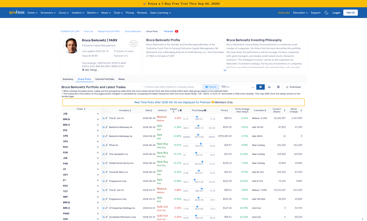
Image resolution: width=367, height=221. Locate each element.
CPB (65, 135)
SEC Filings (90, 69)
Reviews (142, 12)
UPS (65, 141)
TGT (65, 191)
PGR (65, 152)
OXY (65, 174)
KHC (65, 146)
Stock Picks (85, 79)
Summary (68, 79)
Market (91, 12)
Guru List (89, 31)
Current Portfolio (105, 79)
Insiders (77, 12)
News (105, 12)
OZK (65, 219)
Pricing (130, 12)
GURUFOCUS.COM (70, 31)
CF (64, 169)
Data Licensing (159, 12)
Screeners (47, 12)
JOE (65, 113)
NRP (65, 196)
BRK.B (66, 119)
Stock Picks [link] (152, 31)
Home (32, 12)
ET (64, 180)
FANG (66, 213)
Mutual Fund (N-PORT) (109, 31)
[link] (70, 31)
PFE (65, 130)
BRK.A (66, 124)
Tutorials (168, 31)
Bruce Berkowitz (133, 31)
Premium (173, 102)
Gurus (63, 12)
